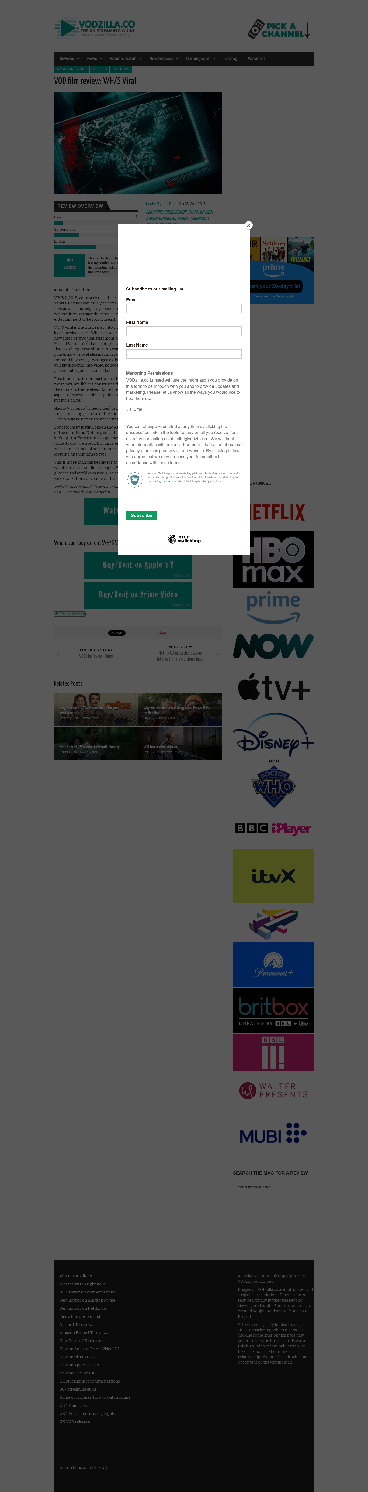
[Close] (249, 225)
